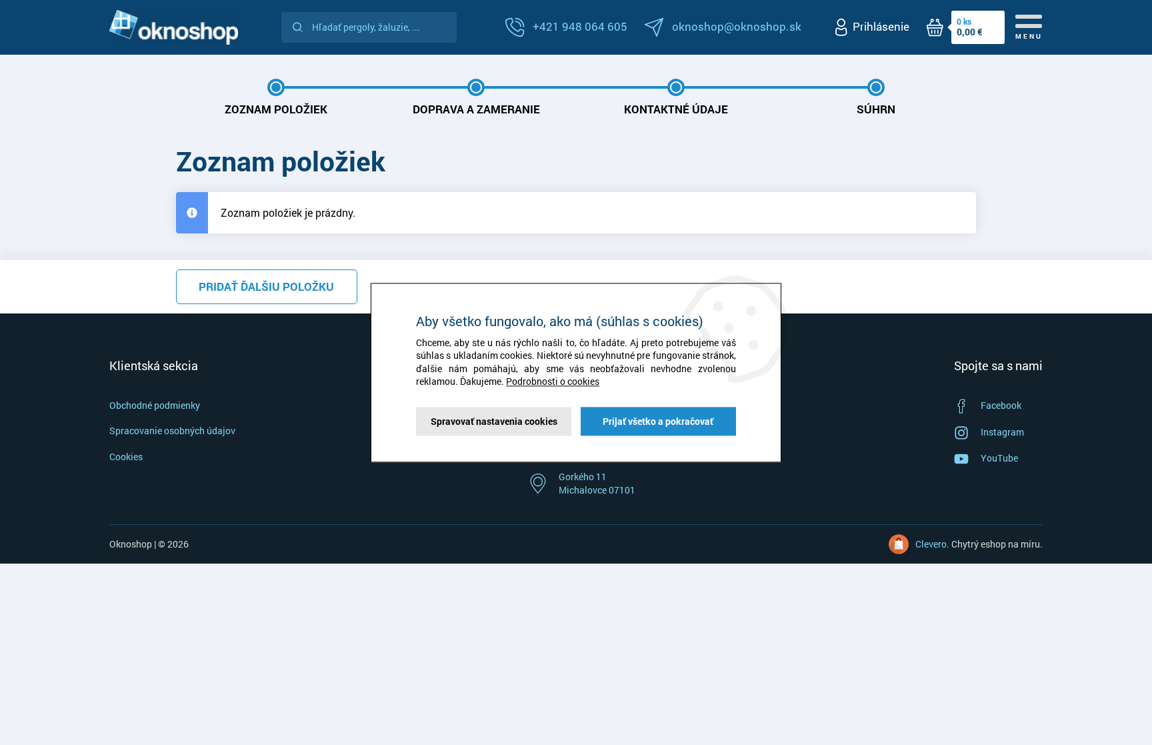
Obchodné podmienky (154, 405)
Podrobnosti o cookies (552, 382)
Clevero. (932, 544)
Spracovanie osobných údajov (172, 430)
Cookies (126, 456)
